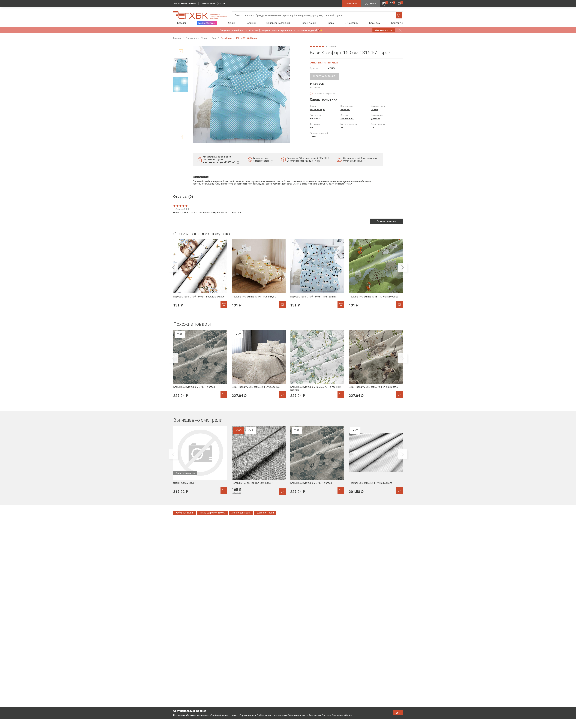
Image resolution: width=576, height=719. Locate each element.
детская (375, 118)
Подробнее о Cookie (342, 715)
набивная (345, 109)
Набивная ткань (185, 512)
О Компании (351, 23)
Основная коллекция (278, 23)
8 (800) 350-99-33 (188, 3)
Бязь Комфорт (317, 109)
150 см (374, 109)
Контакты (397, 23)
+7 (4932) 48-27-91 (218, 3)
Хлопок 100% (347, 118)
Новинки (251, 23)
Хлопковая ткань (241, 512)
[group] (200, 275)
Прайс (330, 23)
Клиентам (374, 23)
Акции (231, 23)
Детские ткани (265, 512)
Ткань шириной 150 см (212, 512)
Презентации (308, 23)
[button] (181, 51)
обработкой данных (220, 715)
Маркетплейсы (207, 23)
